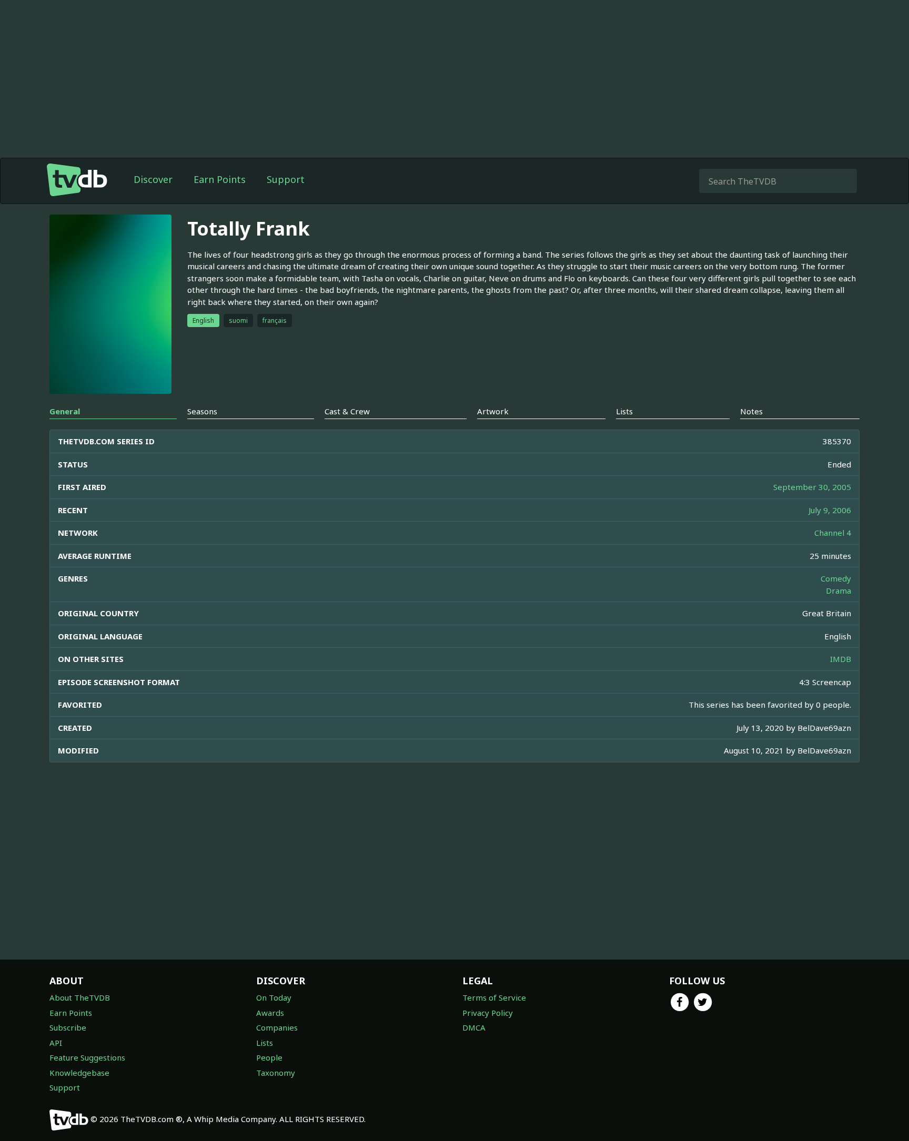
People (269, 1057)
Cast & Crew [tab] (347, 411)
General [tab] (64, 411)
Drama (838, 590)
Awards (270, 1012)
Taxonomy (275, 1072)
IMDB (840, 659)
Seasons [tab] (202, 411)
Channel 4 (832, 532)
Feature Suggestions (87, 1057)
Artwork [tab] (493, 411)
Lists (264, 1042)
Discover (153, 179)
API (55, 1042)
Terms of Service (494, 997)
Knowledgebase (79, 1072)
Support (286, 179)
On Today (273, 997)
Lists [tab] (624, 411)
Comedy (836, 578)
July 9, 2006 (830, 510)
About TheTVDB (79, 997)
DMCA (474, 1027)
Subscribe (67, 1027)
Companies (277, 1027)
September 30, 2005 (812, 487)
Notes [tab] (751, 411)
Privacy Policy (487, 1012)
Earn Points (220, 179)
